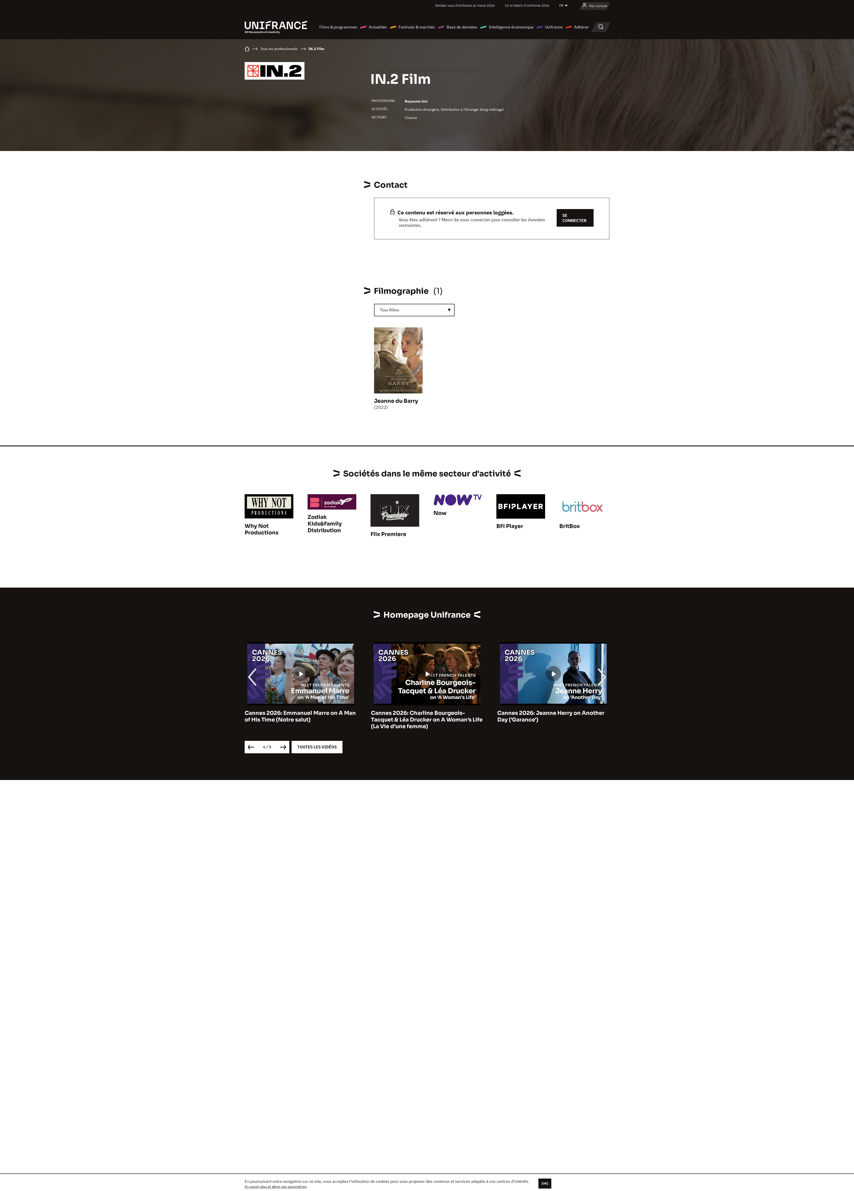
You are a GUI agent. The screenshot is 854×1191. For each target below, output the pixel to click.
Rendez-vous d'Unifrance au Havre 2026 (465, 5)
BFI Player (509, 526)
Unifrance (554, 27)
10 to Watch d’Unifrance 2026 (527, 5)
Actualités (378, 27)
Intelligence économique (511, 27)
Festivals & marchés (417, 27)
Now (440, 513)
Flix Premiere (388, 534)
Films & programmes (338, 27)
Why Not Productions (261, 529)
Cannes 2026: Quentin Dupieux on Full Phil (549, 716)
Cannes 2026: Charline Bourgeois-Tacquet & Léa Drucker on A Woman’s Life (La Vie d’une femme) (300, 720)
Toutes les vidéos (317, 747)
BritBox (569, 526)
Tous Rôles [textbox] (389, 309)
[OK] (545, 1183)
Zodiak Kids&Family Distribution (325, 524)
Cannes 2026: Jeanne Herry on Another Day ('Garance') (424, 716)
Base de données (462, 27)
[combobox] (414, 310)
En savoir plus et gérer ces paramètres (276, 1186)
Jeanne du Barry (396, 401)
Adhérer (581, 27)
